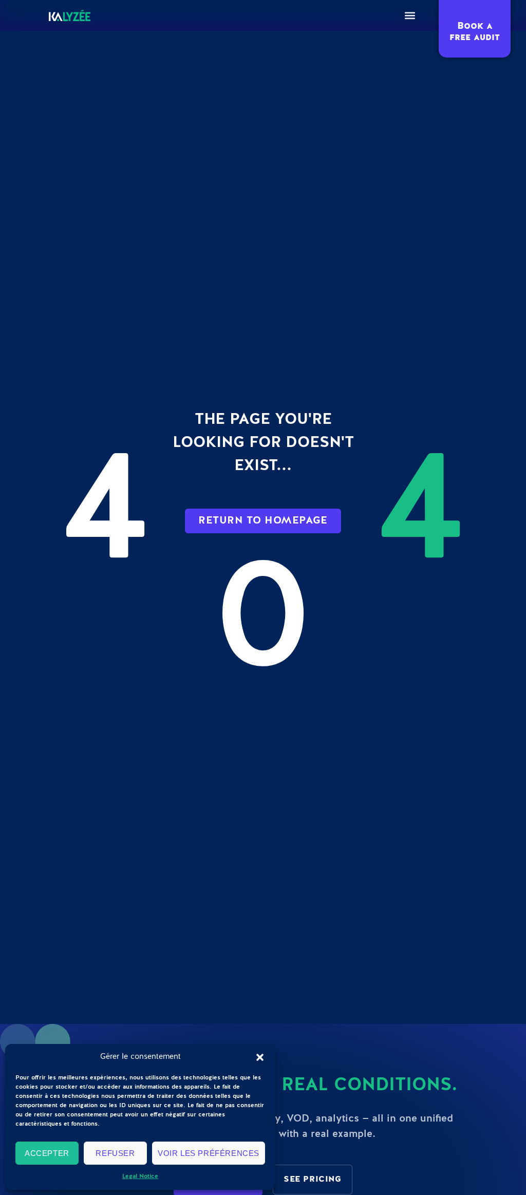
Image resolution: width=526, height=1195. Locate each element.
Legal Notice (140, 1176)
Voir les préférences (208, 1153)
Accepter (47, 1153)
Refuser (115, 1153)
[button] (260, 1057)
